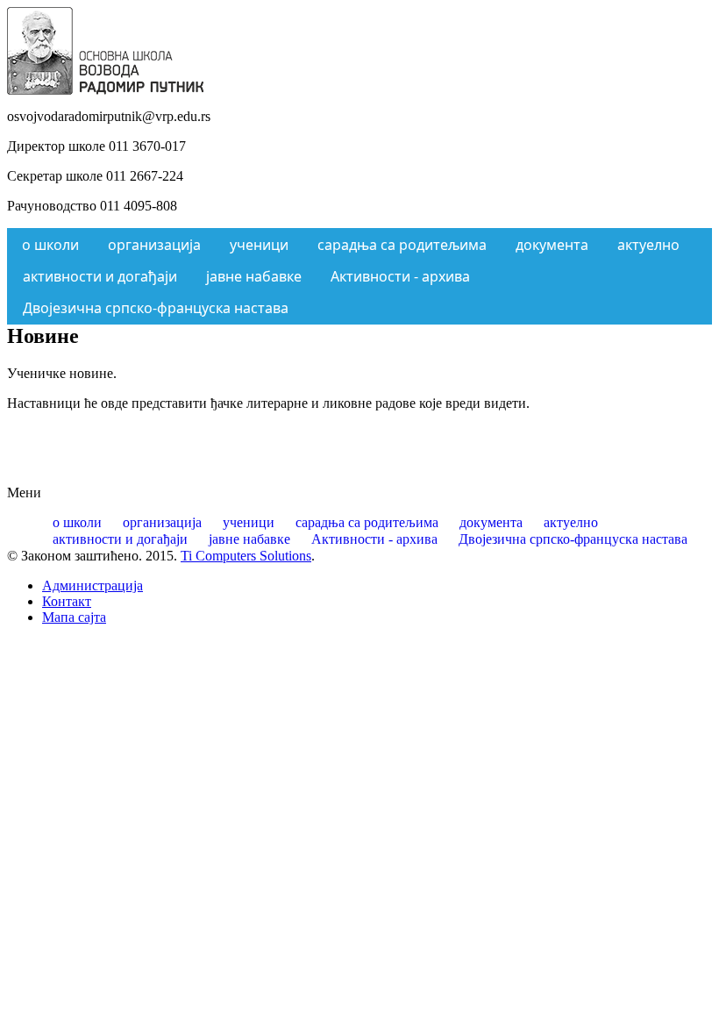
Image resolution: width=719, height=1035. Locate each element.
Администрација (92, 585)
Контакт (66, 601)
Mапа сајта (74, 617)
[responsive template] (105, 89)
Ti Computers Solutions (246, 555)
